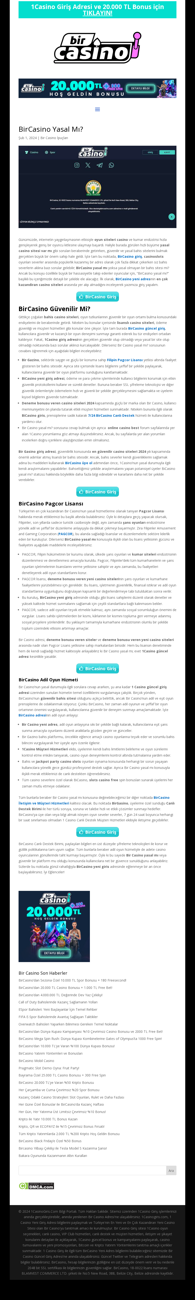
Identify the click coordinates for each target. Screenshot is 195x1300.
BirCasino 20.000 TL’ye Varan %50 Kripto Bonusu (56, 1082)
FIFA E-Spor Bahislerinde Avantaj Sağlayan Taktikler (58, 1017)
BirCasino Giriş (100, 296)
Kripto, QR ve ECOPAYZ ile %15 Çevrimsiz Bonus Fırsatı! (61, 1126)
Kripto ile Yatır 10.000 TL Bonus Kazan (48, 1119)
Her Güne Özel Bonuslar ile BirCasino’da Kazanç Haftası (61, 1104)
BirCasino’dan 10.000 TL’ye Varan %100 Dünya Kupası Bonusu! (67, 1046)
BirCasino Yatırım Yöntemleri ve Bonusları (51, 1053)
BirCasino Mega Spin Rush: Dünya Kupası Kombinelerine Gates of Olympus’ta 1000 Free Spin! (90, 1038)
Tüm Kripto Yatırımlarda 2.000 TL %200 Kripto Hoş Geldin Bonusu (69, 1134)
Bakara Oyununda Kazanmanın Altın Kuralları (53, 1155)
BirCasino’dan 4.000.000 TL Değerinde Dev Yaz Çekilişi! (60, 995)
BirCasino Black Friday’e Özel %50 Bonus (50, 1141)
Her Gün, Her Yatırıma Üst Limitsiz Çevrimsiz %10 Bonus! (62, 1111)
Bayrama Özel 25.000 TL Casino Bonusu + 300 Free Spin (62, 1075)
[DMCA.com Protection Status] (36, 1188)
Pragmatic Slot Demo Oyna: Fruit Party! (49, 1068)
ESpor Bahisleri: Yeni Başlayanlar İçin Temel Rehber (58, 1009)
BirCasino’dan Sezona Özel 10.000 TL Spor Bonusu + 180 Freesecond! (72, 980)
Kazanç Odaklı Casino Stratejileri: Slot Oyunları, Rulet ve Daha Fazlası (71, 1097)
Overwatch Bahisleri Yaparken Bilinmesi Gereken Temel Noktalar (68, 1024)
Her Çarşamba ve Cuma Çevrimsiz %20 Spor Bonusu (59, 1090)
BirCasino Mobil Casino (36, 1060)
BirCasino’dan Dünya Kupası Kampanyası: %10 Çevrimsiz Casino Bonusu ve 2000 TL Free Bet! (91, 1031)
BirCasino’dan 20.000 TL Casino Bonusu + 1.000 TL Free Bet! (65, 987)
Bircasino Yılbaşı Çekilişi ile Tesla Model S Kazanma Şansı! (63, 1148)
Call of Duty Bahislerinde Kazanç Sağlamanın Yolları (58, 1002)
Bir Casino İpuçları (54, 138)
